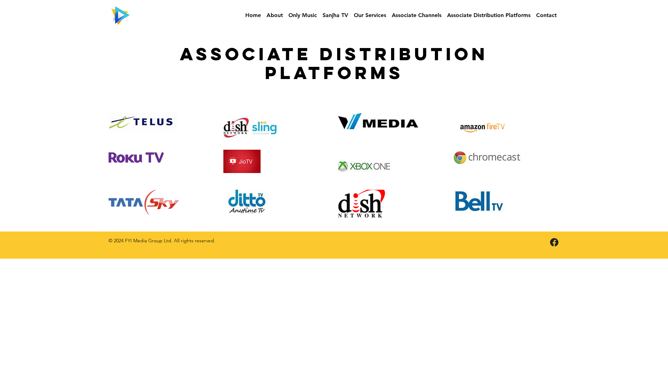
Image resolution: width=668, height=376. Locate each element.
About (275, 15)
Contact (546, 15)
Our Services (370, 15)
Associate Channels (417, 15)
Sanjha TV (335, 15)
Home (253, 15)
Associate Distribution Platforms (489, 15)
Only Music (302, 15)
